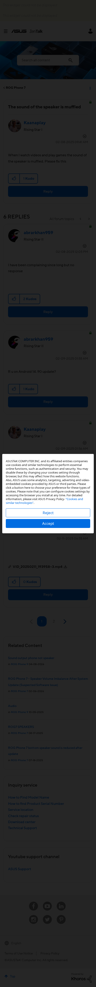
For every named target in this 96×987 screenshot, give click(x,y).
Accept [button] (48, 523)
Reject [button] (48, 512)
